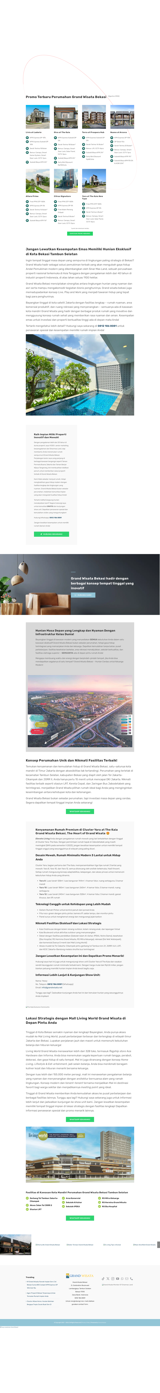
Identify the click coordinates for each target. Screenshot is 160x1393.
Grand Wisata (102, 1322)
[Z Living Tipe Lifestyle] (112, 1245)
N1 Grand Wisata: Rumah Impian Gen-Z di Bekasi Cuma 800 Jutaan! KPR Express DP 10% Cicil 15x (42, 1285)
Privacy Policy (86, 1322)
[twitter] (107, 1278)
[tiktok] (103, 1278)
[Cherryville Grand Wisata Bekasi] (48, 1245)
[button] (9, 1327)
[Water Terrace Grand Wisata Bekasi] (80, 1245)
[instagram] (112, 1278)
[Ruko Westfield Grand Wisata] (144, 1245)
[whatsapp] (122, 1278)
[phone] (131, 1278)
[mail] (126, 1278)
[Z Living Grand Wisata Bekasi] (15, 1244)
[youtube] (117, 1278)
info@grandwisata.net (52, 987)
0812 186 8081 (107, 325)
